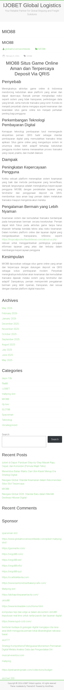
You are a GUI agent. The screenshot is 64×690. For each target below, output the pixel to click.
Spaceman (7, 414)
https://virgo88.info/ (12, 565)
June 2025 (7, 355)
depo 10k (7, 378)
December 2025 (10, 323)
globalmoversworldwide (17, 49)
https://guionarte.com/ (13, 548)
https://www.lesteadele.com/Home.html (22, 606)
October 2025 (9, 334)
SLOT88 (6, 409)
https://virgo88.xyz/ (12, 571)
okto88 (6, 600)
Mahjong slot (8, 588)
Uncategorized (9, 425)
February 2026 (9, 313)
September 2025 (10, 339)
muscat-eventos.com (13, 655)
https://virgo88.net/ (12, 559)
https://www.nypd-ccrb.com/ (16, 621)
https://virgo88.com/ (12, 554)
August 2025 (8, 344)
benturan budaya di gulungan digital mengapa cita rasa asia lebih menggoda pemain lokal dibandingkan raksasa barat (31, 631)
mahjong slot (8, 393)
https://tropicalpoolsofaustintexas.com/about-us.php (29, 239)
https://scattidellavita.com (15, 577)
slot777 (6, 640)
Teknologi (7, 419)
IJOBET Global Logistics (32, 5)
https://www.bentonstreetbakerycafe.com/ (24, 583)
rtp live (5, 404)
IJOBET (6, 388)
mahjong (6, 661)
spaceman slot (9, 533)
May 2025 (7, 360)
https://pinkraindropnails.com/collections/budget (27, 669)
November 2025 (10, 329)
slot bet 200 (8, 678)
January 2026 (9, 318)
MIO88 (7, 42)
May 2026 (7, 308)
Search (5, 434)
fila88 (5, 383)
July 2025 (7, 349)
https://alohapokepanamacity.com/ (20, 594)
